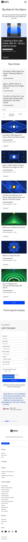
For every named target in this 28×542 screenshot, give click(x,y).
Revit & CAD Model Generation (7, 497)
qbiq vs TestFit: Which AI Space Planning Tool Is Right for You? (13, 86)
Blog (2, 523)
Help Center (3, 519)
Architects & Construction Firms (7, 471)
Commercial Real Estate (7, 49)
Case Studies (4, 521)
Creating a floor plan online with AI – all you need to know (13, 43)
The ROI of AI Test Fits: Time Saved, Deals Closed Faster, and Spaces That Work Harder (13, 99)
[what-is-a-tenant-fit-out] (14, 247)
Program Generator (5, 489)
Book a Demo (4, 455)
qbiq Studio (3, 509)
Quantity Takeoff (4, 499)
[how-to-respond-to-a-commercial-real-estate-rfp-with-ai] (14, 275)
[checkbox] (14, 371)
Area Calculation (4, 511)
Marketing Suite (4, 507)
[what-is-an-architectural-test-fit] (14, 219)
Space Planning (4, 485)
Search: (4, 109)
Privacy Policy (10, 386)
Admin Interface (4, 503)
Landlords (3, 473)
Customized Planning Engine (7, 501)
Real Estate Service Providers (7, 475)
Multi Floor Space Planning (6, 487)
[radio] (5, 371)
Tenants (3, 477)
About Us (3, 453)
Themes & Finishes (5, 491)
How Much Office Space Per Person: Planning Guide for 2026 (13, 73)
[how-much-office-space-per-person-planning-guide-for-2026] (14, 126)
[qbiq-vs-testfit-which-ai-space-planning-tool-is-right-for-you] (14, 157)
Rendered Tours (4, 493)
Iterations (3, 505)
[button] (25, 2)
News (2, 457)
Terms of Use (4, 537)
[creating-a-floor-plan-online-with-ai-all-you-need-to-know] (14, 30)
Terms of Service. (17, 386)
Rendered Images (5, 495)
